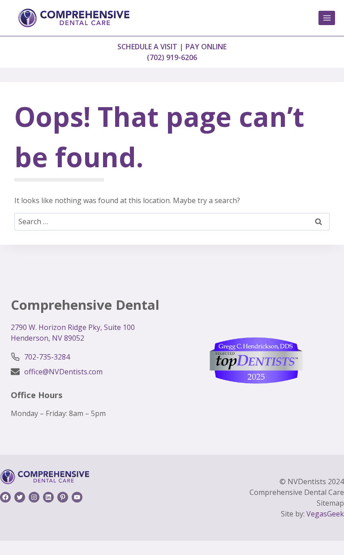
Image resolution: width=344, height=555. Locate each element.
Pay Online (206, 47)
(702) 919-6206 (172, 57)
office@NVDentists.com (63, 372)
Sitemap (330, 503)
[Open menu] (326, 18)
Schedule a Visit (147, 47)
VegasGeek (325, 514)
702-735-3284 (47, 357)
